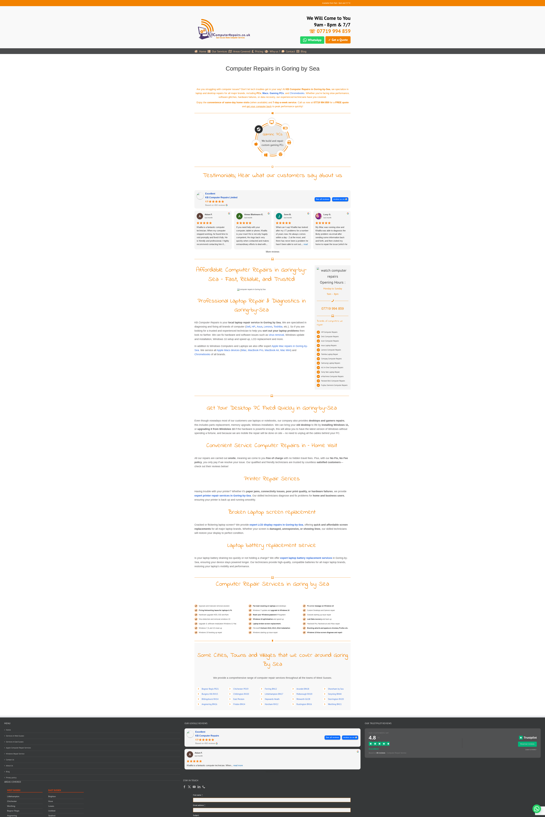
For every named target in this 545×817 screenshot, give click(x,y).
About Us (9, 765)
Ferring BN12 (271, 688)
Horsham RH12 (271, 704)
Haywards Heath (272, 699)
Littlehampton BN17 (274, 694)
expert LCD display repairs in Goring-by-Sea (276, 524)
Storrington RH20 (336, 699)
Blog (8, 771)
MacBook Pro (255, 350)
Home (8, 730)
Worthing (11, 806)
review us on (339, 199)
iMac (244, 350)
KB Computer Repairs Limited (221, 197)
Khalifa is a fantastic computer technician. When (215, 765)
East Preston (238, 699)
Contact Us (10, 759)
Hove (50, 801)
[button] (537, 809)
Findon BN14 (239, 704)
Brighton (52, 796)
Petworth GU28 (303, 699)
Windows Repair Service (15, 754)
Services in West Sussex (15, 736)
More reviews (272, 252)
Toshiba (278, 326)
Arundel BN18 (302, 688)
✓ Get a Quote (338, 40)
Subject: (196, 815)
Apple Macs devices (228, 350)
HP (253, 326)
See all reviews (322, 199)
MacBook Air (272, 350)
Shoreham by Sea (335, 688)
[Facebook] (184, 786)
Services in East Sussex (15, 742)
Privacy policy (11, 777)
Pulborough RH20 (304, 694)
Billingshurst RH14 (210, 699)
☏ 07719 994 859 (330, 31)
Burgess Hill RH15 (210, 694)
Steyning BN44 (334, 694)
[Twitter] (189, 786)
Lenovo (268, 326)
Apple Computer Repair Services (18, 748)
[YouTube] (194, 786)
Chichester (12, 801)
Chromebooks (297, 93)
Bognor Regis (13, 811)
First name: (198, 795)
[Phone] (203, 786)
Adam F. (208, 214)
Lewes (51, 806)
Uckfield (51, 811)
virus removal (276, 334)
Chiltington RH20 (241, 694)
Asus (259, 326)
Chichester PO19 (240, 688)
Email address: (199, 805)
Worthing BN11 (335, 704)
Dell (248, 326)
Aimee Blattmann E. (253, 214)
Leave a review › (531, 749)
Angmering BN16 (209, 704)
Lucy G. (327, 214)
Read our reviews (527, 744)
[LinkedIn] (199, 786)
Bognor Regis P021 (210, 688)
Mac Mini (285, 350)
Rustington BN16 (304, 704)
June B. (287, 214)
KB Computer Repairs (207, 735)
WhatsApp (314, 40)
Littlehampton (13, 796)
